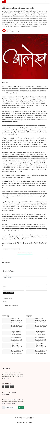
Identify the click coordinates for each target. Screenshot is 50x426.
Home (3, 6)
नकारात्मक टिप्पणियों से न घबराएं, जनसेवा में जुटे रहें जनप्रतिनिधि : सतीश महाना (16, 333)
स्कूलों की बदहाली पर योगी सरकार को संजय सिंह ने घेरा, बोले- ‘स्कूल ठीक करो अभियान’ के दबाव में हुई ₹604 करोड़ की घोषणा (17, 341)
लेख (7, 6)
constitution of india (15, 249)
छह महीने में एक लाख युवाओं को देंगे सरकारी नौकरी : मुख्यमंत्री (17, 326)
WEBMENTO (29, 418)
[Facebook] (3, 386)
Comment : (6, 274)
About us (25, 422)
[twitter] (8, 386)
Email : (28, 286)
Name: (5, 286)
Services (30, 422)
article (4, 249)
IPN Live (8, 30)
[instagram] (6, 386)
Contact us (19, 422)
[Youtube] (11, 386)
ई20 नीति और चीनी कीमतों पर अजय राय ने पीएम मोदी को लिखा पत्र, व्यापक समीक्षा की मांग (17, 352)
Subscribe (21, 407)
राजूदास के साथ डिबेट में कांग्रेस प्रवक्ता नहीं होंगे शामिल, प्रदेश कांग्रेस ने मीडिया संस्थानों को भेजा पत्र (17, 346)
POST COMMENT (9, 292)
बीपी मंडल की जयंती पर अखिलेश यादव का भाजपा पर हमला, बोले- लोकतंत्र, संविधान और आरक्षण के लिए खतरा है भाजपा (17, 322)
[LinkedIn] (13, 386)
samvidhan (8, 249)
